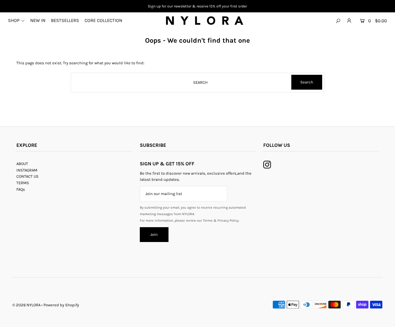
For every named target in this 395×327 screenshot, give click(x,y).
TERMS (22, 182)
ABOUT (22, 163)
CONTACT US (27, 176)
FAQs (20, 189)
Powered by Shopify (61, 305)
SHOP (13, 20)
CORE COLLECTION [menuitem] (103, 20)
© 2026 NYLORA (26, 305)
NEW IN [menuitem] (37, 20)
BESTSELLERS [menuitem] (65, 20)
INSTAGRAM (26, 170)
